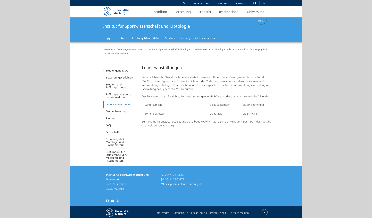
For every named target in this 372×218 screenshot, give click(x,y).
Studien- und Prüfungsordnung (117, 86)
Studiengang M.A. (259, 49)
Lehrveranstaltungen (118, 104)
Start (184, 3)
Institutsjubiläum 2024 (145, 38)
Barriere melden (239, 213)
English (241, 3)
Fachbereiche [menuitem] (201, 3)
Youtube (112, 201)
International (229, 11)
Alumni (110, 118)
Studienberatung (116, 111)
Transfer (205, 11)
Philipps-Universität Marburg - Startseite (121, 11)
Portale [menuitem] (223, 3)
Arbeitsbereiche (203, 38)
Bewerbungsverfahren (119, 77)
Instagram (117, 201)
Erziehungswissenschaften (130, 49)
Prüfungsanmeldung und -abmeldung (118, 96)
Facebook (107, 201)
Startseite (107, 49)
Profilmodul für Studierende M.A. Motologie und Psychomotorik (116, 156)
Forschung (183, 11)
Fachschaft (112, 132)
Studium (160, 11)
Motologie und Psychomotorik (230, 49)
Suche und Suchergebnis (264, 3)
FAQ (108, 125)
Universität (255, 11)
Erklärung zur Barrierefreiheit (208, 213)
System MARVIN (171, 89)
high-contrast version (254, 3)
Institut (120, 38)
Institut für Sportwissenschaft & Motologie (169, 49)
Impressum (162, 213)
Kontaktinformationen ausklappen (265, 212)
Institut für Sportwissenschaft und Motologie (108, 38)
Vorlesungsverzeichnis (239, 77)
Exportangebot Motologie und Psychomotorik (115, 142)
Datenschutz (180, 213)
